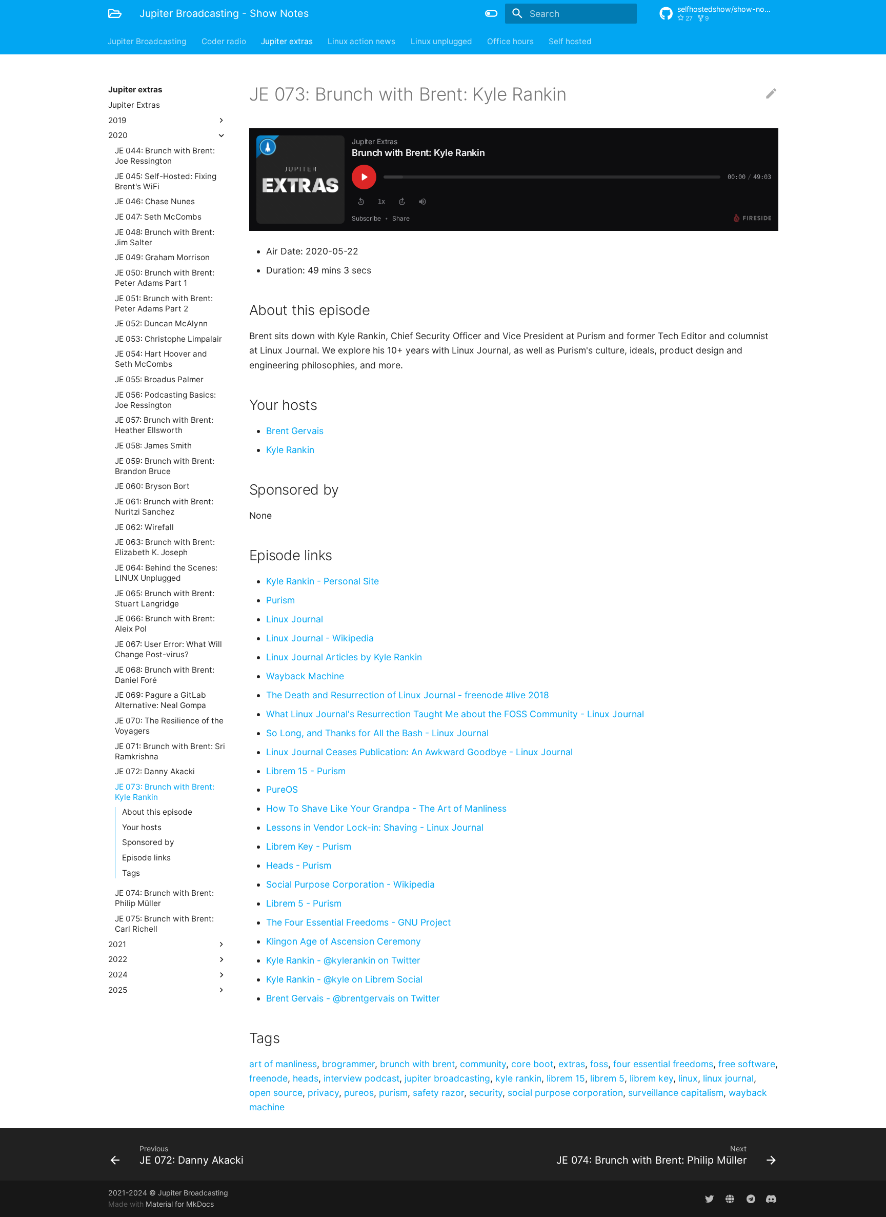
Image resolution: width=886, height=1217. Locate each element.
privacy (323, 1092)
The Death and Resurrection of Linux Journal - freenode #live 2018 (407, 695)
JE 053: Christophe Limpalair (168, 338)
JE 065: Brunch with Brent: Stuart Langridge (164, 598)
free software (746, 1063)
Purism (280, 600)
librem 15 (566, 1078)
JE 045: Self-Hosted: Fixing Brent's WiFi (165, 181)
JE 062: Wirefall (144, 527)
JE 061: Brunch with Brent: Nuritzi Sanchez (164, 507)
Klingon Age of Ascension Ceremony (343, 941)
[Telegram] (750, 1198)
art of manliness (283, 1063)
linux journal (728, 1078)
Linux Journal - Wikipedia (320, 638)
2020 (118, 135)
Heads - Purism (298, 865)
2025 (117, 989)
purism (393, 1092)
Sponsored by (148, 842)
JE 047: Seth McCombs (158, 217)
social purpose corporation (565, 1092)
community (483, 1063)
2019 (117, 120)
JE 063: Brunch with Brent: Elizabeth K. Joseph (165, 547)
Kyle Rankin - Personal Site (322, 581)
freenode (268, 1078)
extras (571, 1063)
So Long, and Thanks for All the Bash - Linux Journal (377, 733)
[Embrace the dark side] (491, 13)
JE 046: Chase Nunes (155, 201)
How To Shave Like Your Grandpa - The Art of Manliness (386, 808)
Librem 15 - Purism (306, 770)
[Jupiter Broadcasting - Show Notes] (115, 13)
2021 (117, 944)
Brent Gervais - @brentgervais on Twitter (353, 998)
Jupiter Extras (134, 105)
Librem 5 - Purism (303, 903)
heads (305, 1078)
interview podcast (361, 1078)
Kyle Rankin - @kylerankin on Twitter (343, 960)
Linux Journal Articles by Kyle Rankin (344, 657)
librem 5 (607, 1078)
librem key (651, 1078)
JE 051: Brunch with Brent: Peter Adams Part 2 (164, 303)
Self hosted (570, 41)
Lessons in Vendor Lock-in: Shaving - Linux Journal (375, 827)
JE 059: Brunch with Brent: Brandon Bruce (164, 466)
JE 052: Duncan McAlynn (161, 323)
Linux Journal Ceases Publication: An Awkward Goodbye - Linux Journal (419, 752)
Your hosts (142, 827)
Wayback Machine (305, 676)
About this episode (157, 812)
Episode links (146, 857)
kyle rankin (518, 1078)
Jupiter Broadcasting (147, 41)
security (485, 1092)
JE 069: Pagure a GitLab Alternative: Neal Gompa (160, 700)
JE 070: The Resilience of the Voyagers (169, 725)
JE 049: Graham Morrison (162, 257)
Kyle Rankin (290, 449)
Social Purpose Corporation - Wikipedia (350, 884)
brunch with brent (417, 1063)
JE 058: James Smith (153, 445)
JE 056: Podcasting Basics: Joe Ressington (165, 399)
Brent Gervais (295, 430)
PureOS (282, 789)
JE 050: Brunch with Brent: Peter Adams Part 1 (164, 277)
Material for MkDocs (180, 1204)
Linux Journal (294, 619)
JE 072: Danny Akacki (155, 771)
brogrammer (348, 1063)
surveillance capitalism (675, 1092)
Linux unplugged (441, 41)
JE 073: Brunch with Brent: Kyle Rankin (164, 791)
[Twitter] (709, 1198)
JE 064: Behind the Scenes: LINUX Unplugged (166, 573)
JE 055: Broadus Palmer (159, 379)
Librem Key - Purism (308, 846)
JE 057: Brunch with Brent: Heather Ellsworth (164, 425)
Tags (131, 873)
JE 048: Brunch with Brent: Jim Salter (164, 237)
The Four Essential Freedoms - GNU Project (358, 922)
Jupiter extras (287, 41)
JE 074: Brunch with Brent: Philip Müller (164, 898)
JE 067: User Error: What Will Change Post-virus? (168, 649)
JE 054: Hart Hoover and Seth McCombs (161, 359)
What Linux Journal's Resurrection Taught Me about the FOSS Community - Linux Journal (455, 714)
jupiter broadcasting (447, 1078)
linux (688, 1078)
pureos (359, 1092)
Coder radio (224, 41)
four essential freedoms (663, 1063)
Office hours (510, 41)
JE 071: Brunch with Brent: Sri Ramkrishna (170, 751)
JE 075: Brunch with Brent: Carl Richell (164, 924)
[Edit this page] (771, 94)
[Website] (730, 1198)
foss (599, 1063)
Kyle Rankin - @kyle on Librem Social (344, 979)
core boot (532, 1063)
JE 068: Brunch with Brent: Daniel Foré (164, 674)
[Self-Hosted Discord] (771, 1198)
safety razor (438, 1092)
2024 (118, 974)
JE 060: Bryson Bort (152, 486)
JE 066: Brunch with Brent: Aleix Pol (165, 624)
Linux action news (362, 41)
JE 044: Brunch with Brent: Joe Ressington (165, 156)
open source (276, 1092)
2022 (117, 959)
